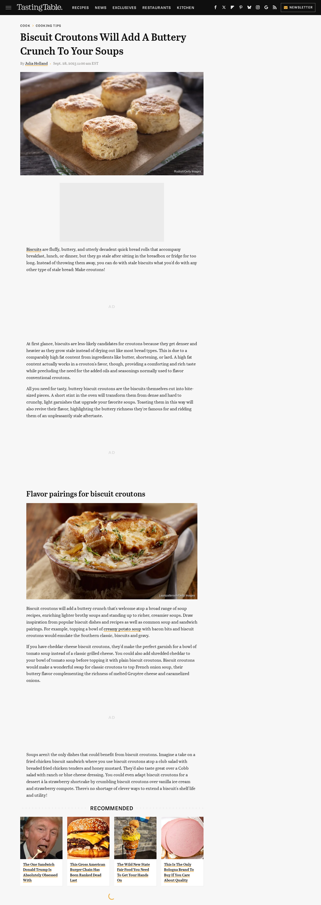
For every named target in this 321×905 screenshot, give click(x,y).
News (100, 7)
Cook (25, 25)
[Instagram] (257, 8)
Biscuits (33, 249)
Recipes (80, 7)
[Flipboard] (232, 8)
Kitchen (185, 7)
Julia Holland (36, 63)
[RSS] (274, 8)
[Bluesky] (249, 8)
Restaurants (156, 7)
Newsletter (301, 7)
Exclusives (124, 7)
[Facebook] (215, 8)
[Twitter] (224, 8)
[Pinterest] (241, 8)
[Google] (266, 8)
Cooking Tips (48, 25)
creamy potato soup (122, 629)
